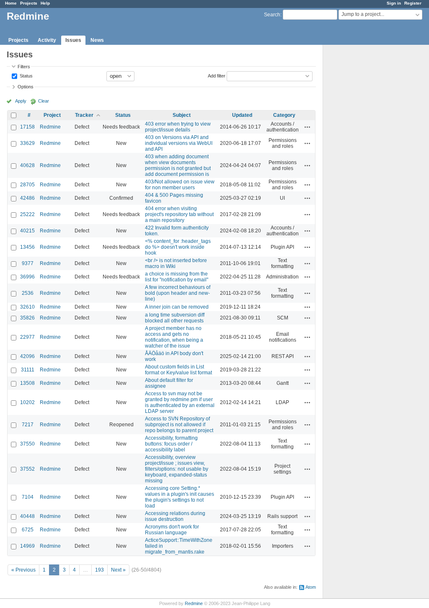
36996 (27, 277)
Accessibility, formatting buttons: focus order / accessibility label (171, 444)
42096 (27, 356)
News (97, 40)
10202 (27, 402)
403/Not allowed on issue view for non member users (179, 185)
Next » (118, 570)
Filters (24, 66)
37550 (27, 444)
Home (11, 3)
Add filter (216, 75)
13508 (27, 383)
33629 (27, 143)
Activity (47, 40)
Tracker (84, 115)
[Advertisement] (364, 176)
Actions (307, 127)
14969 (27, 546)
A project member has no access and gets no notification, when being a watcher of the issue (174, 337)
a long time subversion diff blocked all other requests (174, 318)
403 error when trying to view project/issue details (178, 127)
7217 (28, 425)
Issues (73, 40)
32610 (27, 307)
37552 (27, 469)
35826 (27, 318)
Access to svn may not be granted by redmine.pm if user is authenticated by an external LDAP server (179, 402)
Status (25, 75)
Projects (28, 3)
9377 (28, 263)
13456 (27, 247)
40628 (27, 165)
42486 (27, 198)
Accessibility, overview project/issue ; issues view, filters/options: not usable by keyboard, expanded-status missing (176, 469)
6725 (28, 530)
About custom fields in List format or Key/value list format (178, 370)
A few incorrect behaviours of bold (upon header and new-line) (177, 293)
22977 (27, 337)
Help (45, 3)
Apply (20, 100)
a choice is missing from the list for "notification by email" (176, 277)
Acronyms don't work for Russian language (172, 530)
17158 (27, 127)
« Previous (23, 570)
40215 (27, 231)
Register (412, 3)
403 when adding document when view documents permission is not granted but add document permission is (178, 165)
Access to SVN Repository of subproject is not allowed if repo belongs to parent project (179, 424)
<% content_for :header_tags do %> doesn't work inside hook (178, 247)
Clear (43, 100)
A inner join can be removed (177, 307)
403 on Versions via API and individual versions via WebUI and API (178, 143)
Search (272, 15)
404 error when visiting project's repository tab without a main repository (179, 214)
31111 (27, 370)
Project (52, 115)
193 (99, 570)
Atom (310, 587)
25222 (27, 214)
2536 (28, 293)
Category (284, 115)
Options (26, 86)
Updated (242, 115)
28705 (27, 185)
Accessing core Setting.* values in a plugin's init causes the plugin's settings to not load (179, 497)
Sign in (394, 3)
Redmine (50, 127)
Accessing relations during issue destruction (175, 516)
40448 (27, 516)
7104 (28, 497)
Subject (182, 115)
